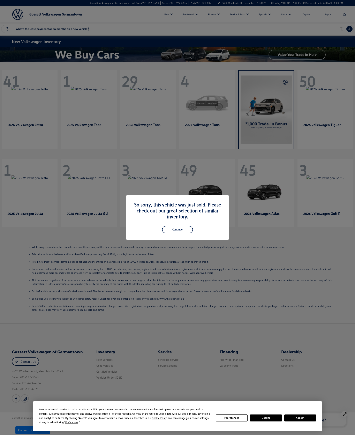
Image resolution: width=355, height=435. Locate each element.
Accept (300, 418)
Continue (177, 229)
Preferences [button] (71, 422)
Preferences (231, 418)
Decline (266, 418)
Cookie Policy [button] (159, 418)
